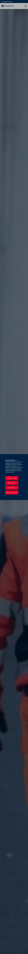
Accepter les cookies (12, 478)
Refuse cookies (11, 482)
